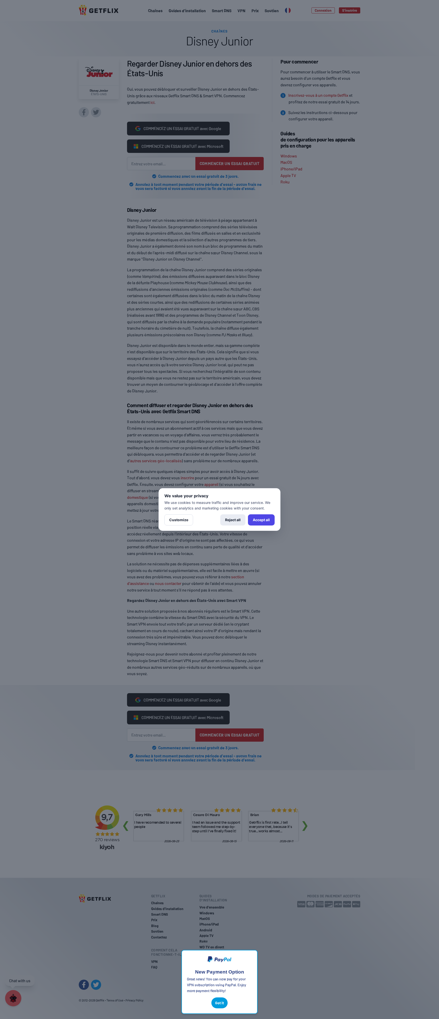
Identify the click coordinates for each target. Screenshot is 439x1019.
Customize (178, 520)
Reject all (233, 520)
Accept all (261, 520)
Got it (219, 1003)
